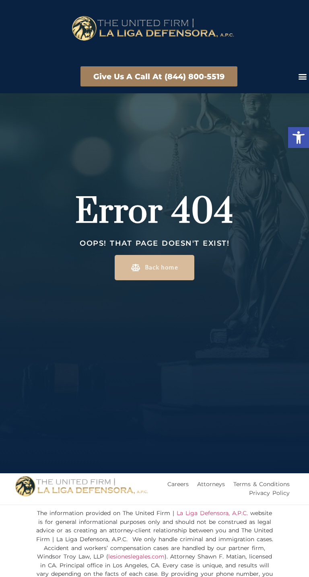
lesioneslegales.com (136, 556)
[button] (298, 137)
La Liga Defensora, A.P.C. (212, 513)
